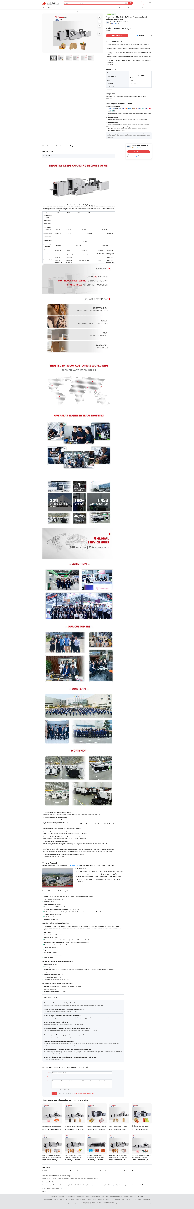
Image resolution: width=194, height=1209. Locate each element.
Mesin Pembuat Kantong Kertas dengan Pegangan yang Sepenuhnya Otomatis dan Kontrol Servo (74, 1126)
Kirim (54, 1093)
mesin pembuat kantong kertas (121, 1185)
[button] (126, 3)
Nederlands (117, 1199)
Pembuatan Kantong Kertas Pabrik (103, 1185)
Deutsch (83, 1199)
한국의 (107, 1199)
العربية (112, 1199)
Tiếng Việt (138, 1199)
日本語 (67, 1199)
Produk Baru (45, 1170)
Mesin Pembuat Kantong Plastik (64, 1185)
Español (77, 1199)
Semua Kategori (48, 7)
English (50, 1199)
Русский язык (101, 1199)
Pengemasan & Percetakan (54, 11)
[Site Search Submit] (130, 3)
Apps (137, 7)
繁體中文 (62, 1199)
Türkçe (133, 1199)
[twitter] (142, 1196)
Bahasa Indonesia (146, 1199)
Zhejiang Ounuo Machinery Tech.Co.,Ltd (119, 21)
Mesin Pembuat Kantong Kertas (77, 1170)
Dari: (50, 1072)
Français (72, 1199)
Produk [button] (66, 3)
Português (89, 1199)
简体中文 (56, 1199)
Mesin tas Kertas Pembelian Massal (52, 1188)
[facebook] (138, 1196)
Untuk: (49, 1076)
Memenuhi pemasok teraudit (116, 1196)
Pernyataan (61, 1196)
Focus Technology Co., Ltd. (92, 1202)
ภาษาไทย (128, 1199)
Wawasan (126, 1196)
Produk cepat (105, 1196)
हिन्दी (123, 1199)
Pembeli (121, 7)
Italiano (94, 1199)
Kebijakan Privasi (80, 1196)
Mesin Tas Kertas (87, 11)
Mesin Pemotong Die (102, 1170)
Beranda (44, 11)
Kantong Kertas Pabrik (137, 1185)
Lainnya (44, 1191)
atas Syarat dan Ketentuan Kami (150, 1203)
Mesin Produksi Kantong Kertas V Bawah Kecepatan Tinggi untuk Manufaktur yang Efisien (97, 1126)
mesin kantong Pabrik (49, 1185)
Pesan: (49, 1080)
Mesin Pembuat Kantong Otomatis (83, 1185)
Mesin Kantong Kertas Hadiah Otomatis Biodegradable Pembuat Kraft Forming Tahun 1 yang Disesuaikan (118, 1126)
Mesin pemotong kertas (129, 1170)
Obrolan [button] (141, 35)
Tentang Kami (54, 1196)
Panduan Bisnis (133, 1196)
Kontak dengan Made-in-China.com (93, 1196)
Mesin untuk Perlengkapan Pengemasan (72, 11)
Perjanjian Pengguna (70, 1196)
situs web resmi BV (75, 865)
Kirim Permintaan (117, 35)
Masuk (150, 4)
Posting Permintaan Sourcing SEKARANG (83, 1093)
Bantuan (130, 7)
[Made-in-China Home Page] (50, 3)
